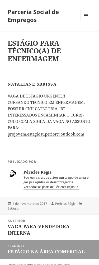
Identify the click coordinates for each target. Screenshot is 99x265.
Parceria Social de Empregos (33, 16)
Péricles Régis (65, 203)
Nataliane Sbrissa (32, 84)
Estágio (13, 208)
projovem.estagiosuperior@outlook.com (46, 134)
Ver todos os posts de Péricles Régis (49, 187)
